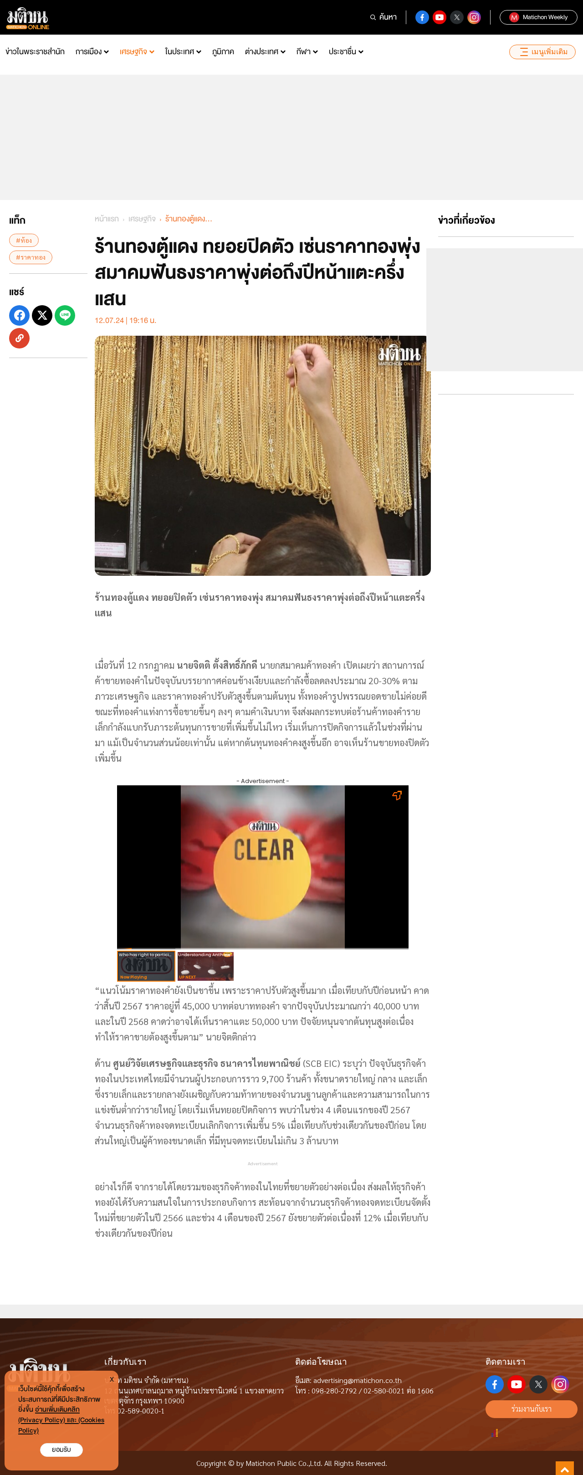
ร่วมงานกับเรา (531, 1409)
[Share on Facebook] (19, 315)
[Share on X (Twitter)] (42, 315)
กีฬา (304, 51)
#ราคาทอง (31, 257)
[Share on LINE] (65, 315)
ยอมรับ (61, 1449)
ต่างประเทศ (261, 51)
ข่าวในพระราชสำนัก (35, 51)
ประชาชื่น (342, 51)
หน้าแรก (107, 218)
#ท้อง (24, 240)
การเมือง (89, 51)
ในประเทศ (179, 51)
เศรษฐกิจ (133, 51)
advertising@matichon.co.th (357, 1380)
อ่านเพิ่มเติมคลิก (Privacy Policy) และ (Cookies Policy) (61, 1420)
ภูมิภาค (223, 51)
